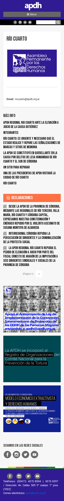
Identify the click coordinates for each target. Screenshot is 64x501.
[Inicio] (32, 5)
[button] (32, 14)
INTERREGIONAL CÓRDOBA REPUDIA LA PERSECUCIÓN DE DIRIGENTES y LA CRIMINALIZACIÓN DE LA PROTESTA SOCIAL (32, 237)
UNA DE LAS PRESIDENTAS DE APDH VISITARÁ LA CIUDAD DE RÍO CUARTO (29, 175)
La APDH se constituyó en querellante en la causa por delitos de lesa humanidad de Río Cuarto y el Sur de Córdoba (30, 157)
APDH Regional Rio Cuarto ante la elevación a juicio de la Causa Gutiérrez (31, 124)
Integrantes (10, 133)
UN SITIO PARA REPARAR (16, 167)
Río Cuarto (9, 183)
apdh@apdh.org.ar (36, 493)
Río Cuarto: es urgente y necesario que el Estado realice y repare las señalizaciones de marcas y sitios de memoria (31, 142)
